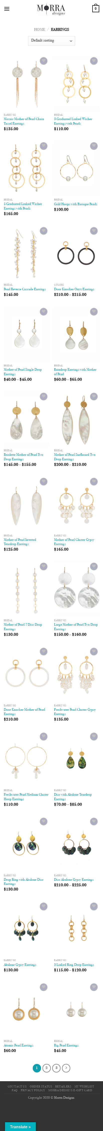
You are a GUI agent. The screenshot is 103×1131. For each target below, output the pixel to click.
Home (39, 30)
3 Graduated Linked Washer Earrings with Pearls (73, 122)
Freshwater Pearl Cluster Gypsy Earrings (75, 712)
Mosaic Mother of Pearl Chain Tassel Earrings (24, 122)
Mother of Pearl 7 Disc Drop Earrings (23, 627)
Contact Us (17, 1086)
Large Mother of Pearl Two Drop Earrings (76, 627)
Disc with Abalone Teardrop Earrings (73, 797)
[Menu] (7, 9)
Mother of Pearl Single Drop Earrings (23, 372)
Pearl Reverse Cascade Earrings (25, 289)
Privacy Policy (33, 1090)
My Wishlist (84, 1086)
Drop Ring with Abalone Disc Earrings (24, 882)
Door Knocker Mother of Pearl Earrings (24, 712)
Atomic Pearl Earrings (18, 1045)
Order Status (41, 1086)
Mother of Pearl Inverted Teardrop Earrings (20, 542)
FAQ (15, 1090)
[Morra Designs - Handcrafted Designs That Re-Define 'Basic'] (51, 9)
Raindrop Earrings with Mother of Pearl (75, 372)
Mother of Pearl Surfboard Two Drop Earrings (75, 457)
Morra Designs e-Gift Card (70, 1090)
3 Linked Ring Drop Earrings (74, 965)
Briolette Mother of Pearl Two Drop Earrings (23, 457)
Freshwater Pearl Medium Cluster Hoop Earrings (26, 797)
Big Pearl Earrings (66, 1045)
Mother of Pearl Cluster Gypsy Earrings (74, 542)
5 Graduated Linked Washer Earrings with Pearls (23, 206)
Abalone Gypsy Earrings (20, 965)
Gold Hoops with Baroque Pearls (75, 204)
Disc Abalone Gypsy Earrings (74, 880)
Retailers (63, 1086)
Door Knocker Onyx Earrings (74, 289)
